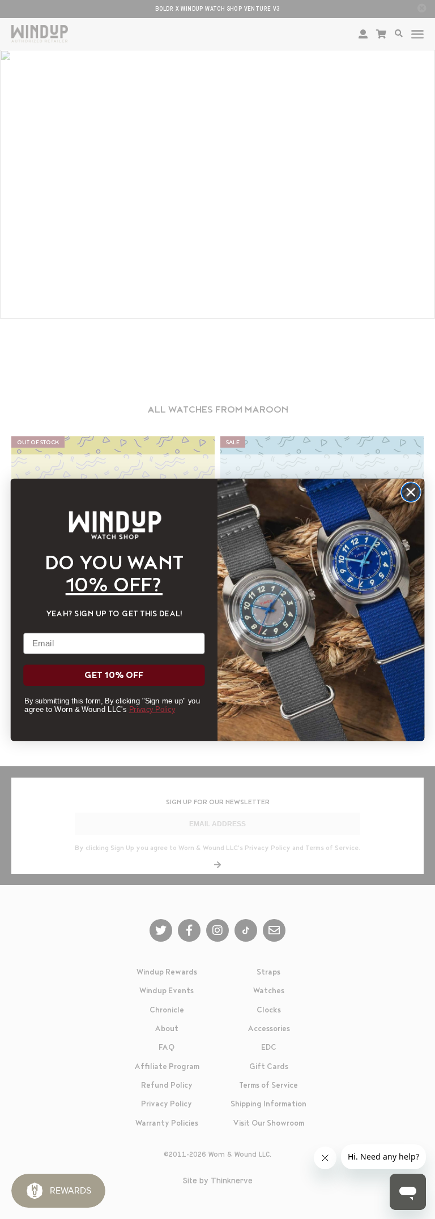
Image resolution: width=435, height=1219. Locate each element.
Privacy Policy (152, 709)
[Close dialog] (411, 492)
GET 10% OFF (113, 675)
